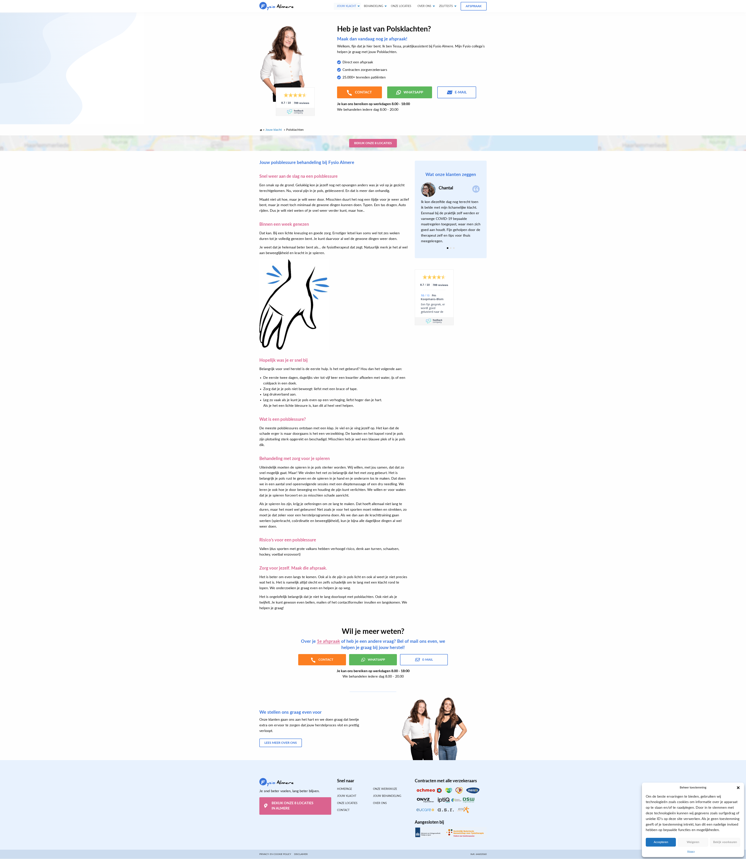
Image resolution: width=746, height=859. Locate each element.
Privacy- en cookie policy (275, 854)
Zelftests (446, 6)
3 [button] (454, 248)
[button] (738, 788)
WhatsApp (413, 92)
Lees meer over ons (280, 742)
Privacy (691, 851)
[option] (451, 213)
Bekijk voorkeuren (725, 842)
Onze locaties (401, 6)
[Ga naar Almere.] (260, 129)
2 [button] (450, 248)
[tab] (447, 248)
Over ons (424, 6)
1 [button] (447, 248)
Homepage (344, 789)
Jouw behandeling (387, 796)
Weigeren (693, 842)
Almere (277, 6)
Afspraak (474, 6)
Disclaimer (301, 854)
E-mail (461, 92)
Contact (343, 810)
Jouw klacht (346, 6)
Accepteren (661, 842)
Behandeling (373, 6)
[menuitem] (401, 6)
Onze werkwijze (385, 789)
